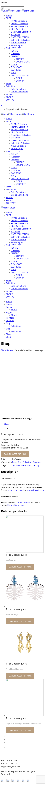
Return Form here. (15, 505)
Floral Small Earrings (14, 669)
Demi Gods (26, 465)
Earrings (37, 462)
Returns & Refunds (15, 739)
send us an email (16, 490)
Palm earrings (12, 614)
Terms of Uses (23, 502)
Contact (9, 747)
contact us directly (35, 490)
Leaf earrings (11, 560)
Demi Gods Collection (22, 462)
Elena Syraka (7, 350)
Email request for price (15, 454)
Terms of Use (12, 736)
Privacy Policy (12, 745)
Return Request (13, 742)
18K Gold (16, 465)
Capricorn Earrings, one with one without (23, 723)
